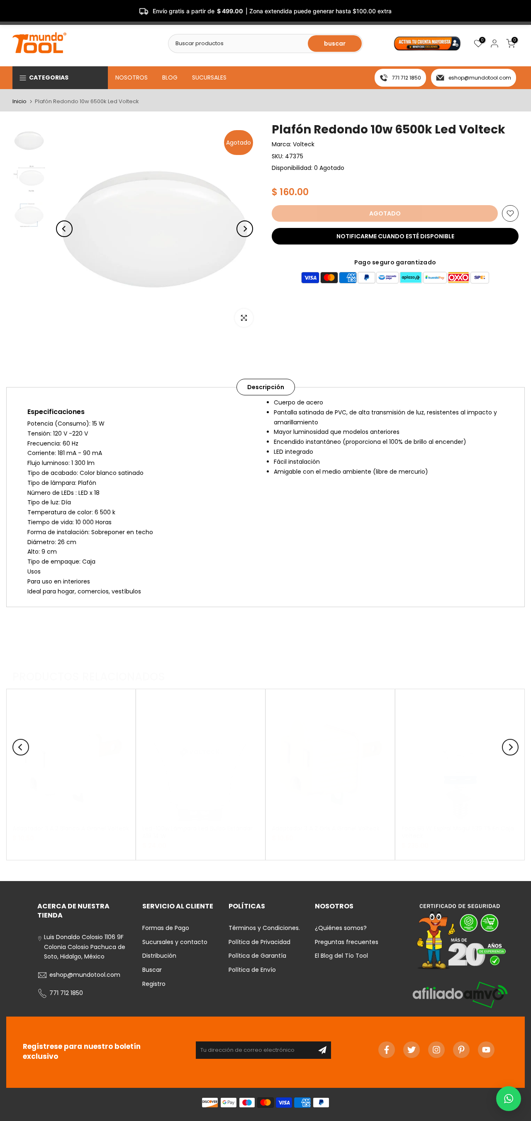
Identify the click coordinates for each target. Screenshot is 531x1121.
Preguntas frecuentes (346, 942)
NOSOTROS (131, 77)
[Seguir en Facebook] (386, 1049)
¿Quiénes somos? (341, 928)
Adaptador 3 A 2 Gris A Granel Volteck (326, 828)
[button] (508, 1098)
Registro (154, 984)
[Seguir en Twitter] (411, 1049)
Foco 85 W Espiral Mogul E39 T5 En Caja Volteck (458, 832)
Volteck (303, 144)
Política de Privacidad (259, 942)
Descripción (265, 387)
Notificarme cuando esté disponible (395, 236)
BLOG (170, 77)
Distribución (159, 956)
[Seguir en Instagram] (436, 1049)
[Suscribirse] (322, 1050)
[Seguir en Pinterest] (461, 1049)
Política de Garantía (257, 956)
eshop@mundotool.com (479, 77)
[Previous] (64, 228)
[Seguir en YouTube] (486, 1049)
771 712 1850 (406, 77)
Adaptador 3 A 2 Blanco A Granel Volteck (70, 828)
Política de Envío (252, 970)
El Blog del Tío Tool (341, 956)
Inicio (19, 101)
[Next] (244, 228)
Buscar (152, 970)
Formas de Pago (165, 928)
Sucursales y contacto (174, 942)
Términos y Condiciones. (264, 928)
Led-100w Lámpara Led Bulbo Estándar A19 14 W (197, 832)
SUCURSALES (209, 77)
